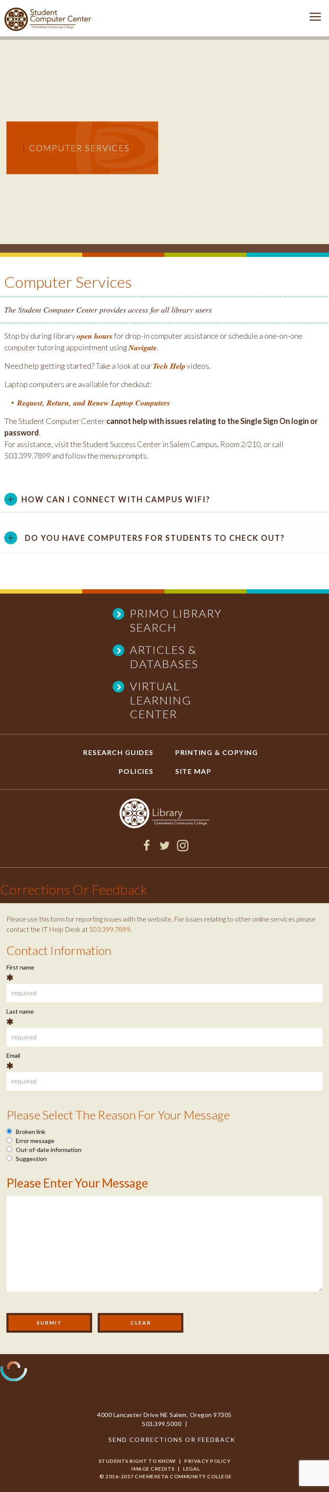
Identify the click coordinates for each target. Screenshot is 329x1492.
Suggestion (31, 1158)
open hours (95, 336)
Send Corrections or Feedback (172, 1439)
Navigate (143, 347)
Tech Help (169, 366)
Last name (20, 1011)
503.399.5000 (161, 1423)
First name (20, 967)
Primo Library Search (176, 620)
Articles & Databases (164, 657)
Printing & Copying (216, 752)
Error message (34, 1140)
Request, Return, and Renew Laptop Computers (93, 402)
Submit (49, 1322)
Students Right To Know (137, 1461)
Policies (136, 771)
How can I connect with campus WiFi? (115, 499)
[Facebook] (147, 848)
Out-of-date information (48, 1149)
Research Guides (118, 752)
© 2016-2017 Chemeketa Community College (165, 1476)
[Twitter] (164, 848)
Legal (191, 1468)
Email (13, 1055)
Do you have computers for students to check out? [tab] (155, 538)
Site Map (193, 771)
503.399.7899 (109, 929)
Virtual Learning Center (160, 700)
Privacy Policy (207, 1461)
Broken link (30, 1131)
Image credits (153, 1468)
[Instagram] (182, 848)
